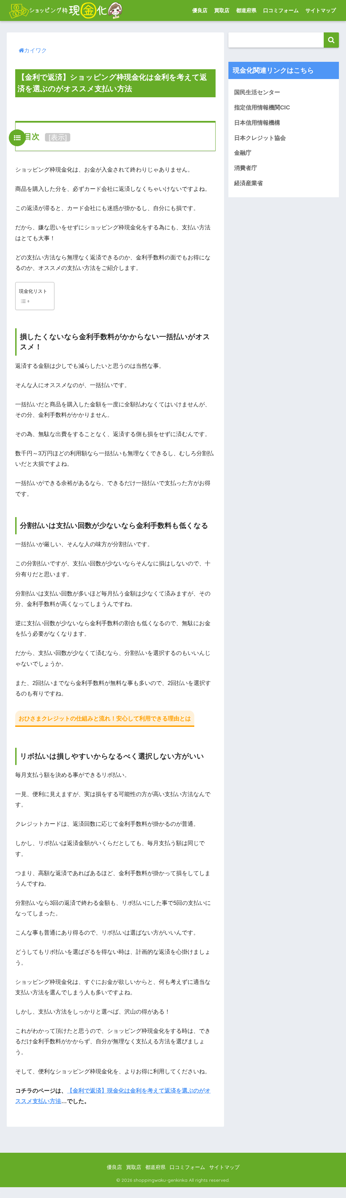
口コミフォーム (281, 10)
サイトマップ (320, 10)
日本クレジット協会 (260, 138)
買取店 (221, 10)
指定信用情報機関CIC (262, 107)
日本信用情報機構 (257, 123)
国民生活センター (257, 92)
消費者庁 (245, 168)
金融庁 (242, 153)
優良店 (199, 10)
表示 (58, 137)
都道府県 (246, 10)
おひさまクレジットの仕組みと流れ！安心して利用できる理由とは (105, 718)
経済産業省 (248, 183)
